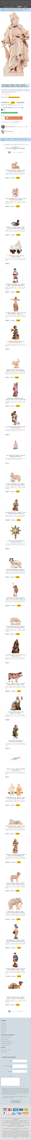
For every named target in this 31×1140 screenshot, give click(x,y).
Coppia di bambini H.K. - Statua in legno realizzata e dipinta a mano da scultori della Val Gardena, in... (15, 202)
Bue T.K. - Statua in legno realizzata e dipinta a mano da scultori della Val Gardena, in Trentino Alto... (15, 687)
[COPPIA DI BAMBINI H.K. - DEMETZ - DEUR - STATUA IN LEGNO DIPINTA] (15, 189)
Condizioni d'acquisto (6, 1037)
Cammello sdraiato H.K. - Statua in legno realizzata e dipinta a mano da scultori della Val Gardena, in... (15, 1001)
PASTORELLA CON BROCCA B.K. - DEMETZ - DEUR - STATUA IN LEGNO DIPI (16, 399)
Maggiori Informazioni (9, 6)
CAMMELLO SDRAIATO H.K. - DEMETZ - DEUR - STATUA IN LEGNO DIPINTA (15, 997)
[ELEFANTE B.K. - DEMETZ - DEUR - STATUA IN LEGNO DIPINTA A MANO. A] (15, 902)
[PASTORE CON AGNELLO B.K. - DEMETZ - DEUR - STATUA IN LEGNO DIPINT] (15, 275)
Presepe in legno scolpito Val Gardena (14, 8)
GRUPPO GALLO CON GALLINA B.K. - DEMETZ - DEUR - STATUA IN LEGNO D (15, 370)
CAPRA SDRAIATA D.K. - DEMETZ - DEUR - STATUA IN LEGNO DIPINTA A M (15, 826)
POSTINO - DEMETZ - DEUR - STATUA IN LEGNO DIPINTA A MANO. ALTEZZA (16, 969)
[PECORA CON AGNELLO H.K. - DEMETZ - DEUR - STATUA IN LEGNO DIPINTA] (15, 475)
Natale (8, 139)
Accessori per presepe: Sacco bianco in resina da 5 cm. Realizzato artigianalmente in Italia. (15, 459)
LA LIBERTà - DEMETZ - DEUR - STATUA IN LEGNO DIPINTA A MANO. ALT (15, 313)
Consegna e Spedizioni (6, 1043)
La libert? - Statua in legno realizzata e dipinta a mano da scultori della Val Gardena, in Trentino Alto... (15, 316)
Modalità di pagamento (6, 1041)
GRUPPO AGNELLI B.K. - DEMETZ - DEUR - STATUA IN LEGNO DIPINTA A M (15, 170)
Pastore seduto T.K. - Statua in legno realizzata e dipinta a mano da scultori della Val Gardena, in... (15, 516)
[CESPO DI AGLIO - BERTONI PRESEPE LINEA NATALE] (15, 758)
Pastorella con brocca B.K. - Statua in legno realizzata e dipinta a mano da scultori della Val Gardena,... (15, 402)
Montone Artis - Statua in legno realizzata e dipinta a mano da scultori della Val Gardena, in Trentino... (15, 886)
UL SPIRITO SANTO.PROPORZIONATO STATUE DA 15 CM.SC (15, 541)
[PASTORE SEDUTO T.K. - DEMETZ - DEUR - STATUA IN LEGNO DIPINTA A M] (15, 503)
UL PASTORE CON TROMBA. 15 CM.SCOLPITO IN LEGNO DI (15, 741)
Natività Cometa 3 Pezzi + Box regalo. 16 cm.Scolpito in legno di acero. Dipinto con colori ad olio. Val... (15, 715)
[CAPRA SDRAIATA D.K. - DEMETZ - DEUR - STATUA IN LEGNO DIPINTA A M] (15, 817)
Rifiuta (25, 6)
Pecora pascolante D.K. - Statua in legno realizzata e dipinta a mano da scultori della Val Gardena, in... (15, 630)
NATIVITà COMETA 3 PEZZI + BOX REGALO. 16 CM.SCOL (15, 712)
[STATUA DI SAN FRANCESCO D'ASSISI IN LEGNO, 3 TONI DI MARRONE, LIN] (15, 845)
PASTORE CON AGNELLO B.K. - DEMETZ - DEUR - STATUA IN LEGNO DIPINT (15, 285)
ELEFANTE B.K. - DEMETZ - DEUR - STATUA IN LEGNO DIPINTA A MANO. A (15, 912)
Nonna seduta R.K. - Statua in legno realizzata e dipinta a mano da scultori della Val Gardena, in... (15, 801)
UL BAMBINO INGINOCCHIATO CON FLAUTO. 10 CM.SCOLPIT (15, 342)
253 (14, 152)
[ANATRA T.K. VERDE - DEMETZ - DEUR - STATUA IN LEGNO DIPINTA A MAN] (15, 218)
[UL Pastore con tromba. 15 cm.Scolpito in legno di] (15, 731)
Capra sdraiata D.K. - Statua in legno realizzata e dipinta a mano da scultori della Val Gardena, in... (15, 829)
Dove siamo (4, 1025)
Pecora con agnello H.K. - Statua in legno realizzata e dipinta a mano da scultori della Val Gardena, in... (15, 487)
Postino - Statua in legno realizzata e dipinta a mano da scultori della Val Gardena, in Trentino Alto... (15, 972)
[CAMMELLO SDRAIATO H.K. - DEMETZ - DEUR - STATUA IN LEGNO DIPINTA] (15, 984)
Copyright (3, 1030)
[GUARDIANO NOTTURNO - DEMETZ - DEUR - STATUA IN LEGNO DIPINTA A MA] (15, 589)
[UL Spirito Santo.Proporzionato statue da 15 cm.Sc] (15, 532)
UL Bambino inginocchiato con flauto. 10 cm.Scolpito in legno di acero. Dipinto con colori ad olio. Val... (15, 345)
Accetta (19, 6)
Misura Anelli (4, 1051)
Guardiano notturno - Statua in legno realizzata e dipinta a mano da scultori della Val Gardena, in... (15, 601)
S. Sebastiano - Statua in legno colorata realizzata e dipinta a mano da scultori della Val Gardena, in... (15, 944)
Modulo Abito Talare (6, 1049)
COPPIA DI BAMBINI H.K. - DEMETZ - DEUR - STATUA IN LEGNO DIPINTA (15, 199)
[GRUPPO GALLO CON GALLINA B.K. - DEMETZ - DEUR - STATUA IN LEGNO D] (15, 361)
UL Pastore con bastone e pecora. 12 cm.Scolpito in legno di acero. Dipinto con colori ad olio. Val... (15, 430)
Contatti (3, 1026)
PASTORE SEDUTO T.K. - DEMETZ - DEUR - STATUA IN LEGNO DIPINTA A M (16, 513)
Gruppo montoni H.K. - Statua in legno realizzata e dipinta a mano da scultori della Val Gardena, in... (15, 573)
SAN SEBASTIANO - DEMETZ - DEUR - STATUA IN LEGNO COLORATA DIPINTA (15, 940)
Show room (4, 1028)
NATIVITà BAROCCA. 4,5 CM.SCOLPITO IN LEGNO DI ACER (15, 655)
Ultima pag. (20, 152)
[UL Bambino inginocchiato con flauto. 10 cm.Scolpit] (15, 332)
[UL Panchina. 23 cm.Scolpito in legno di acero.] (15, 246)
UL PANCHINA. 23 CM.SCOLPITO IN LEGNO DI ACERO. (15, 256)
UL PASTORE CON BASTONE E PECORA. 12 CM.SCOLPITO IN (16, 427)
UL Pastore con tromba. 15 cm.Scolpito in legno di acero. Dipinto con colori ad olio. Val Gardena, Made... (15, 744)
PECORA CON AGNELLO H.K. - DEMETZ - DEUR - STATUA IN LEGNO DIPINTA (16, 484)
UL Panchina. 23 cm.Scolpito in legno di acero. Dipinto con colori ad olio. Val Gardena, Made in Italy (15, 259)
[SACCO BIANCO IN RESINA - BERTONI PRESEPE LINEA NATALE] (15, 444)
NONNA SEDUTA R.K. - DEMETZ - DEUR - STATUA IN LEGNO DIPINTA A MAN (16, 798)
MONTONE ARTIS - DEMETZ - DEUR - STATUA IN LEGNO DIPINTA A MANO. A (15, 883)
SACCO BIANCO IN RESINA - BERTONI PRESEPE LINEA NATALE (15, 456)
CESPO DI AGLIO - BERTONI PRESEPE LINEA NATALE (15, 769)
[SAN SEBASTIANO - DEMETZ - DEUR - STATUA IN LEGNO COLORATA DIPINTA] (15, 931)
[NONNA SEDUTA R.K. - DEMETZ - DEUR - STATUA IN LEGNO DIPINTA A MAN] (15, 788)
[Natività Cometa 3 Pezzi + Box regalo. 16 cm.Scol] (15, 703)
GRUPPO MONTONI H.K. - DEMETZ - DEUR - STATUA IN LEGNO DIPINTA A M (15, 570)
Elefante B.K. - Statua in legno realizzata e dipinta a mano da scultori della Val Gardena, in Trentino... (15, 915)
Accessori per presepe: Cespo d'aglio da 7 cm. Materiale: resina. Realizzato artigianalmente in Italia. (15, 772)
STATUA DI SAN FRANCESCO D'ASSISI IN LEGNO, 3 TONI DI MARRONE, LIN (16, 855)
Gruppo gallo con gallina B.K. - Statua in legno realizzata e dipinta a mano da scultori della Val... (15, 373)
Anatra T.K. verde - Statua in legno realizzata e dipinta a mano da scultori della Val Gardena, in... (15, 230)
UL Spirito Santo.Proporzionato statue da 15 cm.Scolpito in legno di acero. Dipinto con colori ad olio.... (15, 544)
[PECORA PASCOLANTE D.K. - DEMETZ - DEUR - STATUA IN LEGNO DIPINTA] (15, 617)
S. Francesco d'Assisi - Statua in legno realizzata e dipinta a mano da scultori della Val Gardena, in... (15, 858)
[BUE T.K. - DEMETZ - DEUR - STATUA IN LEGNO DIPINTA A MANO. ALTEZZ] (15, 674)
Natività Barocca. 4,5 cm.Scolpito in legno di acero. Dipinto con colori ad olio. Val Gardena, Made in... (15, 658)
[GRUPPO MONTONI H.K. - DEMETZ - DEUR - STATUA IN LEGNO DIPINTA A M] (15, 560)
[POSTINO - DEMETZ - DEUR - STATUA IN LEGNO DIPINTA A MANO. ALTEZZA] (15, 959)
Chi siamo (3, 1023)
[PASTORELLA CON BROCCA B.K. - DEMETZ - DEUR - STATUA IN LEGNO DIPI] (15, 389)
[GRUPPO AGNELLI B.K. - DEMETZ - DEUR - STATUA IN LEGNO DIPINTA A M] (15, 161)
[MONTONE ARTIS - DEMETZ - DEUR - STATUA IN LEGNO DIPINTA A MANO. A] (15, 874)
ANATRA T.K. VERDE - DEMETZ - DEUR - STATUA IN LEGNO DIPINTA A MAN (15, 228)
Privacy (3, 1032)
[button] (15, 77)
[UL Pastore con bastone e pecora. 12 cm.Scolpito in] (15, 418)
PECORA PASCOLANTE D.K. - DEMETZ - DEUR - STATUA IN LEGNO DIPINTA (15, 627)
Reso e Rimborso (5, 1045)
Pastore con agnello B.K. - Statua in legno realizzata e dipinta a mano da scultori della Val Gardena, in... (15, 288)
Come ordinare (4, 1039)
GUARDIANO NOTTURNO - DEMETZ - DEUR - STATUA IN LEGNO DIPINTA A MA (16, 598)
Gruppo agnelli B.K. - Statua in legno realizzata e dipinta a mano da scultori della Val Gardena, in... (15, 173)
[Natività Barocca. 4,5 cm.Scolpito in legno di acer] (15, 646)
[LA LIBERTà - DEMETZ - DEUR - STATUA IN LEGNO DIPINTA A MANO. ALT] (15, 303)
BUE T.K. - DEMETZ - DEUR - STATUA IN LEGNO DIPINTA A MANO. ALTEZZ (15, 684)
